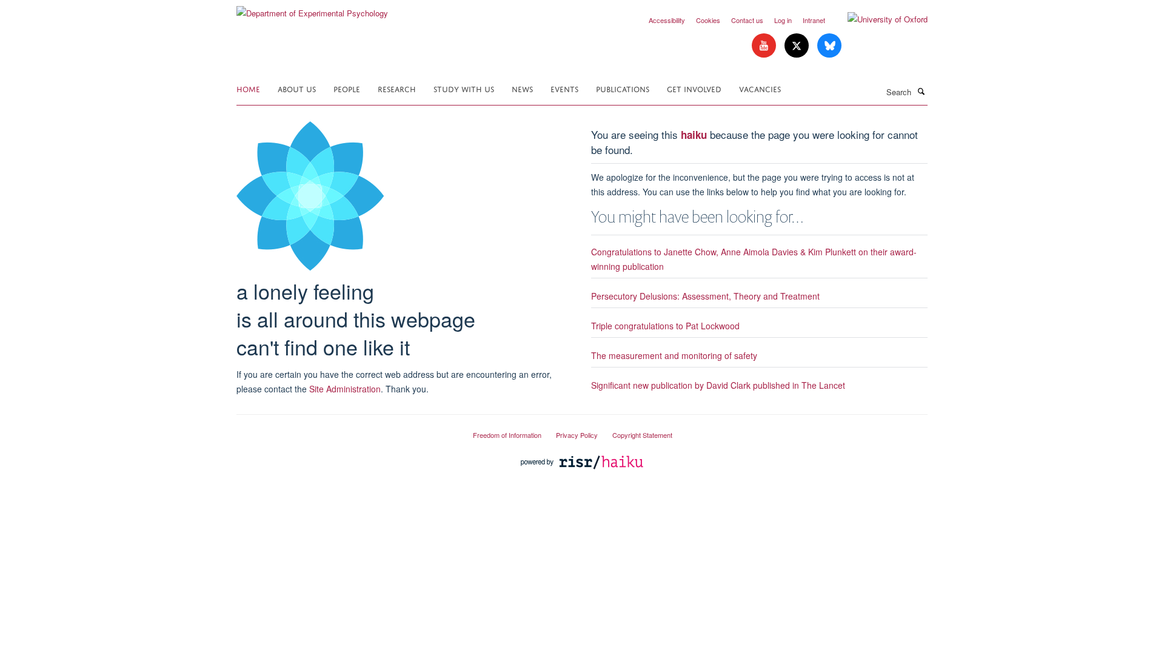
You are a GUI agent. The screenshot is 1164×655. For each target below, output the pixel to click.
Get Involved (694, 88)
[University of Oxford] (878, 19)
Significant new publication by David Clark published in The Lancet (718, 385)
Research (397, 88)
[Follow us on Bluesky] (829, 46)
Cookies (708, 20)
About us (297, 88)
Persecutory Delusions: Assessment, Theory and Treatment (705, 296)
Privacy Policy (577, 435)
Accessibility (667, 20)
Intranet (814, 20)
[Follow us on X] (797, 46)
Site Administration (345, 389)
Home (248, 88)
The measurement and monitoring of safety (674, 355)
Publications (622, 88)
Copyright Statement (642, 435)
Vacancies (760, 88)
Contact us (747, 20)
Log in (783, 20)
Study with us (463, 88)
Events (564, 88)
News (522, 88)
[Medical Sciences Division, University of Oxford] (345, 430)
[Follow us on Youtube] (765, 46)
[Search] (921, 91)
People (346, 88)
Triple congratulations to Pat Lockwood (665, 326)
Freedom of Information (507, 435)
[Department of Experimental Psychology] (312, 9)
